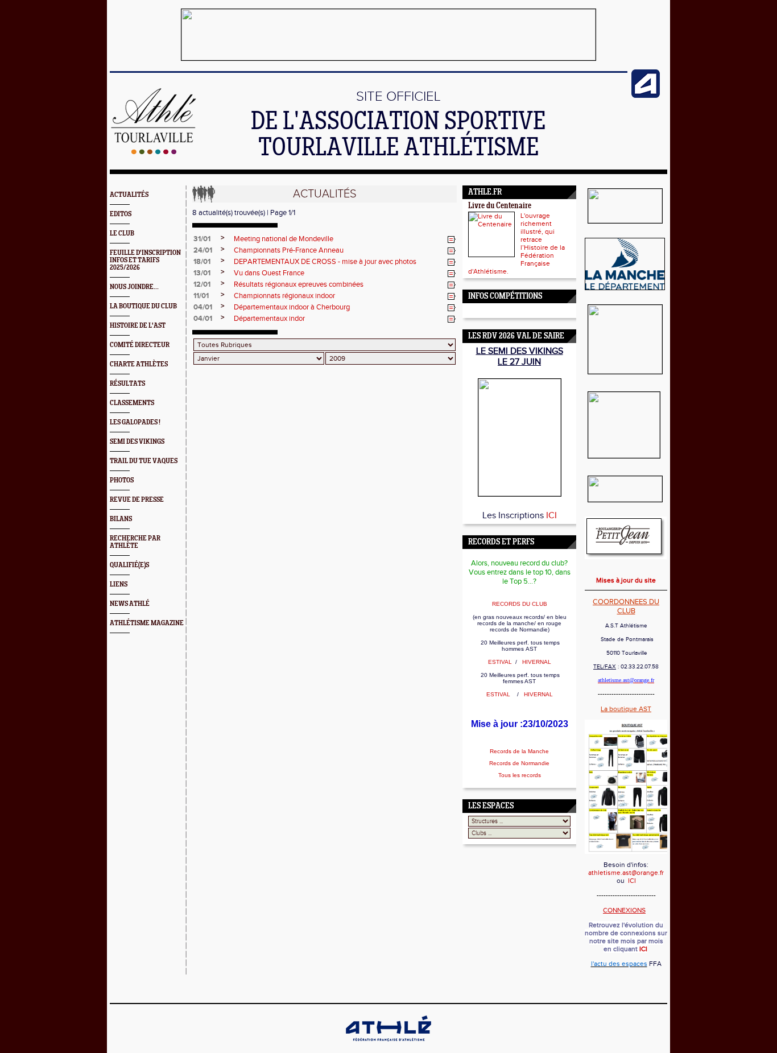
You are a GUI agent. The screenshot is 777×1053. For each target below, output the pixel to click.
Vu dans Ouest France (269, 273)
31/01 (201, 238)
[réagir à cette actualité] (452, 239)
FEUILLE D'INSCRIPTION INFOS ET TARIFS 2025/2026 (145, 260)
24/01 (202, 250)
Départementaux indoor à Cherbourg (292, 307)
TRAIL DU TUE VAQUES (143, 461)
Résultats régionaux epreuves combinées (298, 284)
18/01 (201, 261)
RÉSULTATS (127, 383)
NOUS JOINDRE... (134, 287)
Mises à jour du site (626, 580)
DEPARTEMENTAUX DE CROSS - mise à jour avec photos (325, 261)
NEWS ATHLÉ (130, 604)
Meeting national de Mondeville (283, 238)
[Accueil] (154, 151)
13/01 (201, 273)
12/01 (201, 284)
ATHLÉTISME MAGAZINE (147, 623)
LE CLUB (122, 233)
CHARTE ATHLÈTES (139, 364)
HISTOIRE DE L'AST (138, 325)
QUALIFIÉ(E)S (129, 565)
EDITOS (120, 214)
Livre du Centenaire (499, 206)
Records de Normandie (519, 763)
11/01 (201, 295)
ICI (551, 515)
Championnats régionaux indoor (284, 295)
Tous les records (519, 775)
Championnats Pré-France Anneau (289, 250)
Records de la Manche (519, 751)
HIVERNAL (535, 662)
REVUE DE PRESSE (137, 499)
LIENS (118, 584)
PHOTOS (122, 480)
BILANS (121, 519)
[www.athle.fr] (645, 95)
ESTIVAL (501, 662)
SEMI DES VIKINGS (137, 441)
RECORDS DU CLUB (519, 604)
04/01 (202, 307)
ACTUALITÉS (129, 195)
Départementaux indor (269, 318)
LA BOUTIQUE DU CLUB (143, 306)
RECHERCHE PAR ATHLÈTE (135, 542)
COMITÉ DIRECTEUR (140, 345)
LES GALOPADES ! (135, 422)
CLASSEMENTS (132, 403)
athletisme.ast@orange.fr (626, 873)
